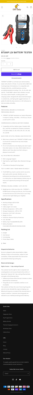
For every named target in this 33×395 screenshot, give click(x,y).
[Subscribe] (28, 373)
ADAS (4, 310)
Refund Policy (6, 352)
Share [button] (4, 243)
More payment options (16, 77)
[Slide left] (13, 47)
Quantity (3, 60)
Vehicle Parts (6, 332)
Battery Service (7, 321)
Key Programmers (7, 317)
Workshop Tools (7, 328)
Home (4, 342)
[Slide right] (20, 47)
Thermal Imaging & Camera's (10, 325)
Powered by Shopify (19, 392)
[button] (2, 7)
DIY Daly (14, 392)
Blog (4, 345)
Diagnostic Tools (7, 314)
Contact (5, 349)
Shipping (8, 58)
